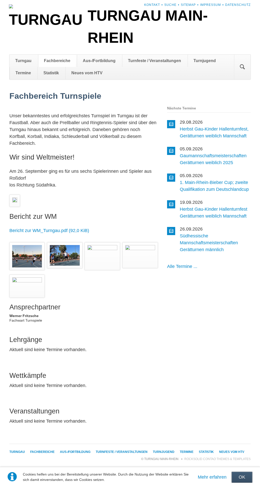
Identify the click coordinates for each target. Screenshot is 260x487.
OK (242, 477)
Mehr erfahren (212, 477)
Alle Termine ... (182, 266)
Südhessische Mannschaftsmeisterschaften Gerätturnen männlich (209, 242)
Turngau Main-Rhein (148, 26)
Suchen (242, 67)
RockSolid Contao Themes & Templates (217, 459)
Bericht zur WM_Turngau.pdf (49, 230)
